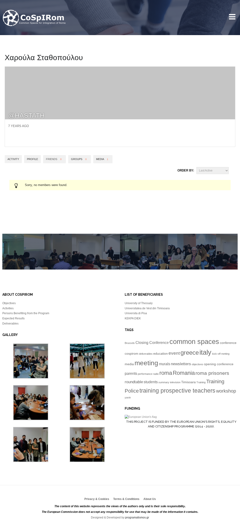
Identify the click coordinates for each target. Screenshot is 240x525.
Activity (13, 159)
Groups (79, 159)
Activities (8, 308)
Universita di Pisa (136, 313)
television (175, 382)
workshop (226, 391)
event (174, 353)
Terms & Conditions (126, 499)
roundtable (134, 381)
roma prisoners (212, 373)
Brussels (130, 343)
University (34, 18)
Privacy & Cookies (96, 499)
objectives (197, 364)
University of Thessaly (139, 303)
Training (201, 382)
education (160, 353)
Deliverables (10, 323)
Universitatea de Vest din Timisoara (147, 308)
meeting (146, 363)
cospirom (131, 353)
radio (156, 373)
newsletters (181, 363)
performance (145, 373)
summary (163, 382)
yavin (128, 397)
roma (165, 373)
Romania (184, 373)
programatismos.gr (137, 517)
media (129, 364)
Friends (54, 159)
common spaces (194, 341)
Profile (32, 159)
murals (164, 364)
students (151, 382)
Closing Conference (152, 343)
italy (205, 352)
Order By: (185, 170)
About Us (149, 499)
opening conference (218, 364)
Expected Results (13, 318)
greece (189, 352)
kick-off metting (220, 353)
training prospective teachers (177, 390)
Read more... (43, 256)
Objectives (9, 303)
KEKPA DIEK (133, 318)
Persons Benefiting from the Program (25, 313)
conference (228, 343)
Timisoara (188, 382)
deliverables (146, 353)
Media (102, 159)
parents (131, 374)
